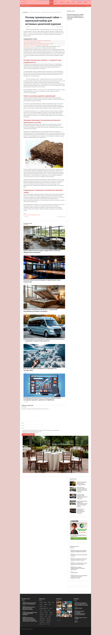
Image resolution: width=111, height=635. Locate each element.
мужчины (46, 612)
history (49, 602)
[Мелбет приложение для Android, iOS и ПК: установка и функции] (73, 484)
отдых (47, 614)
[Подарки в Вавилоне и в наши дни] (58, 612)
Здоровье (62, 2)
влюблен (45, 604)
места (49, 610)
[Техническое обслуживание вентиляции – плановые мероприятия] (58, 606)
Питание (79, 2)
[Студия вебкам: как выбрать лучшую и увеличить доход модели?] (58, 615)
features (41, 602)
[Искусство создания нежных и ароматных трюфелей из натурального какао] (69, 615)
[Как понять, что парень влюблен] (64, 615)
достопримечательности (44, 608)
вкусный (41, 604)
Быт (51, 2)
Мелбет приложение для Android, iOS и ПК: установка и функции (82, 483)
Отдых (73, 2)
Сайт (22, 428)
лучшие (41, 610)
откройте (50, 614)
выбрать (41, 606)
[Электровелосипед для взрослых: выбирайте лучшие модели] (69, 609)
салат (45, 623)
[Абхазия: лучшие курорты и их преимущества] (64, 612)
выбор (50, 604)
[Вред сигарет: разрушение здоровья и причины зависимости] (64, 609)
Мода (68, 2)
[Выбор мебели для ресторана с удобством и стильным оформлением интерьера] (73, 489)
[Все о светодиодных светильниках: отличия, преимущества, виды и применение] (64, 606)
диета (45, 606)
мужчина (41, 612)
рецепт (41, 623)
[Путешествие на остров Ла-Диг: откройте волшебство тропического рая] (64, 602)
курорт (51, 608)
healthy (45, 602)
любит (45, 610)
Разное (85, 2)
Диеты (55, 2)
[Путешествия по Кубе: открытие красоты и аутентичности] (69, 602)
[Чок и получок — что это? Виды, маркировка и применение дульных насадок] (69, 606)
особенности (42, 614)
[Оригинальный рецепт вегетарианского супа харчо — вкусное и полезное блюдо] (58, 602)
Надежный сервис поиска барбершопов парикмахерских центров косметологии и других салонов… (82, 504)
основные (51, 612)
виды (53, 602)
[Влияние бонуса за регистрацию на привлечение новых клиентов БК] (73, 511)
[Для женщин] (24, 2)
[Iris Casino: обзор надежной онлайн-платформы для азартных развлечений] (73, 496)
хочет (48, 623)
